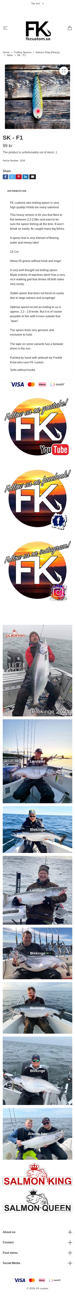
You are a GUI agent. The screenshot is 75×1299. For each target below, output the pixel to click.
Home (6, 52)
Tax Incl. (36, 3)
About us (9, 1232)
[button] (34, 127)
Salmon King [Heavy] (47, 52)
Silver (10, 55)
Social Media (11, 1263)
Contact (8, 1242)
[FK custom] (37, 28)
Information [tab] (16, 191)
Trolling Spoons (22, 52)
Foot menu (10, 1252)
